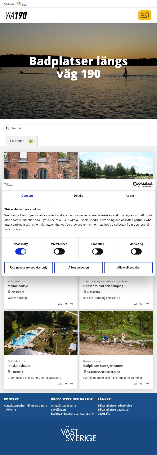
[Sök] (7, 128)
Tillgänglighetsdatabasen (114, 409)
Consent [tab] (27, 195)
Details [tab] (78, 195)
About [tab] (130, 195)
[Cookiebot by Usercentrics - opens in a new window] (136, 184)
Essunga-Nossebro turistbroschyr (72, 413)
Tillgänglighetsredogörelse (115, 405)
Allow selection (78, 267)
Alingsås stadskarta (63, 405)
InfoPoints (10, 409)
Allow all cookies (128, 267)
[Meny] (144, 15)
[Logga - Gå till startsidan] (19, 15)
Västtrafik (104, 413)
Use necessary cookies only (28, 267)
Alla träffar (21, 141)
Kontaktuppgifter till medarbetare (25, 405)
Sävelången (58, 409)
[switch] (59, 251)
